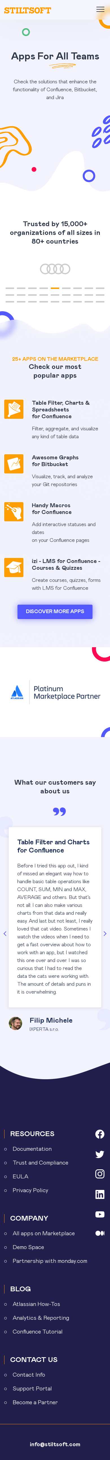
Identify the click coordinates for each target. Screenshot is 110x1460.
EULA (20, 1176)
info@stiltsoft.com (55, 1444)
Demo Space (28, 1247)
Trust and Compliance (40, 1163)
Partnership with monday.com (50, 1261)
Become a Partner (35, 1402)
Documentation (32, 1149)
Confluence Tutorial (38, 1332)
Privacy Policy (30, 1190)
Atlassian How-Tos (36, 1304)
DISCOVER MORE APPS (55, 611)
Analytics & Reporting (41, 1318)
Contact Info (29, 1375)
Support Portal (32, 1389)
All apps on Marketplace (44, 1233)
